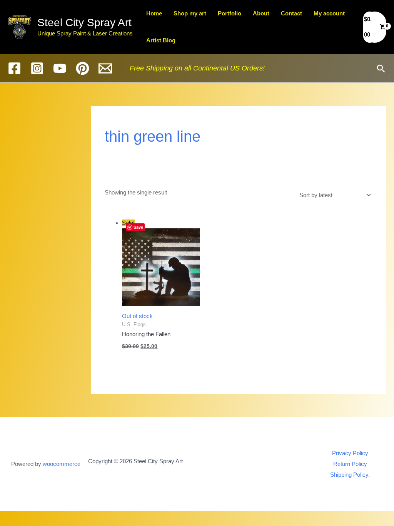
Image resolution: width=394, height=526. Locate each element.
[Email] (105, 68)
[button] (381, 68)
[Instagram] (37, 68)
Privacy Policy (350, 453)
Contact (291, 13)
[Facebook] (14, 68)
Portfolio (229, 13)
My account (329, 13)
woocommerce (61, 464)
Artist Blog (160, 40)
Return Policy (350, 464)
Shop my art (190, 13)
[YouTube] (60, 68)
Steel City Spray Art (84, 22)
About (261, 13)
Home (154, 13)
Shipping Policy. (350, 474)
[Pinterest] (82, 68)
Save (138, 227)
